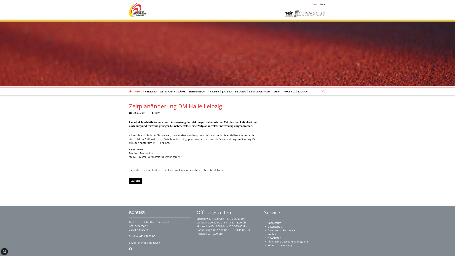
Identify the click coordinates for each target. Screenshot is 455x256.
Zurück (135, 180)
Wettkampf (167, 91)
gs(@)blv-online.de (149, 242)
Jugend (227, 91)
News (138, 91)
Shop (277, 91)
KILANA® (303, 91)
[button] (151, 88)
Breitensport (198, 91)
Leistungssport (259, 91)
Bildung (240, 91)
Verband (151, 91)
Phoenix (289, 91)
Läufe (181, 91)
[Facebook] (130, 248)
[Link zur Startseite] (138, 9)
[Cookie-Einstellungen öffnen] (4, 251)
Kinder (214, 91)
